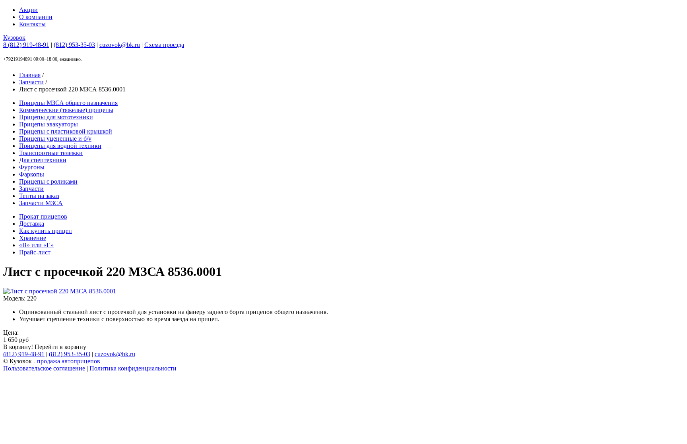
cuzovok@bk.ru (119, 44)
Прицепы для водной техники (60, 145)
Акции (28, 9)
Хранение (32, 238)
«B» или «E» (36, 245)
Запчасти (31, 188)
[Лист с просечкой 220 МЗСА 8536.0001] (59, 291)
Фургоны (32, 167)
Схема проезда (164, 44)
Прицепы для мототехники (56, 117)
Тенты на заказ (39, 195)
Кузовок (14, 37)
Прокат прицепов (43, 216)
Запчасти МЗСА (41, 203)
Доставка (31, 223)
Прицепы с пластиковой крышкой (65, 131)
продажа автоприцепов (68, 361)
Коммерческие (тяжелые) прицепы (66, 110)
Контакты (32, 24)
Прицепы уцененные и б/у (55, 138)
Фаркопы (31, 174)
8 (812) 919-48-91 (26, 44)
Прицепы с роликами (48, 181)
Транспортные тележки (51, 152)
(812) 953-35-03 (74, 44)
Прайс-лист (34, 252)
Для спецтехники (42, 160)
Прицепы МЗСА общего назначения (68, 102)
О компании (35, 17)
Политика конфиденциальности (133, 368)
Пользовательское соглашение (44, 368)
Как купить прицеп (45, 230)
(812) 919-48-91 (24, 354)
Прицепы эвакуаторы (48, 124)
